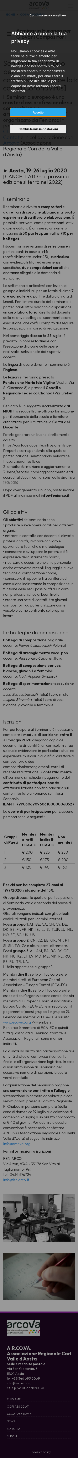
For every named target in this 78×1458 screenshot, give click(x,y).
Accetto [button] (38, 112)
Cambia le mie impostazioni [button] (38, 129)
